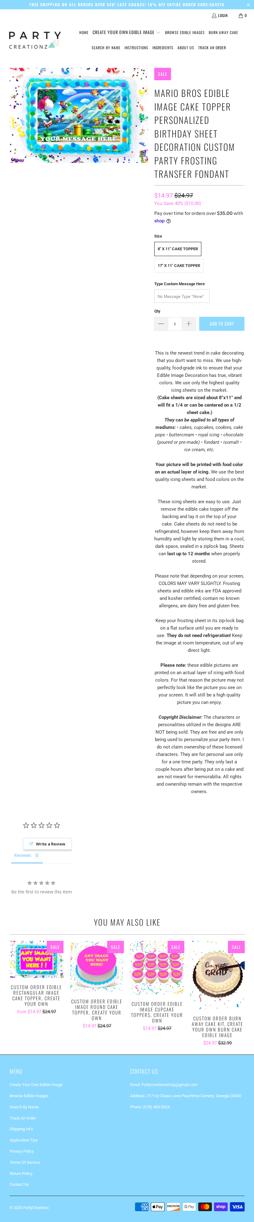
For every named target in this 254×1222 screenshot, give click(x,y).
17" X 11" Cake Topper (179, 265)
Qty (157, 311)
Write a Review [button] (50, 844)
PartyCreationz (36, 1207)
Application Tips (24, 1140)
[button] (127, 32)
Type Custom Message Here (179, 283)
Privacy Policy (22, 1151)
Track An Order (23, 1118)
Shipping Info (21, 1129)
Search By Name (24, 1107)
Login (223, 15)
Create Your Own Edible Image (36, 1084)
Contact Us (19, 1184)
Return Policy (21, 1173)
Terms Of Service (25, 1162)
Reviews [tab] (22, 855)
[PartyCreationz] (35, 40)
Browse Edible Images (29, 1095)
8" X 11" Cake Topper (178, 249)
